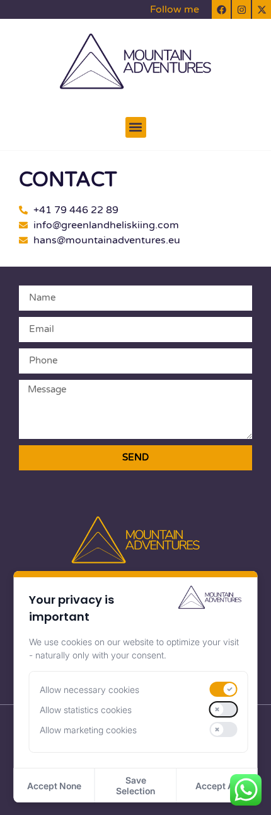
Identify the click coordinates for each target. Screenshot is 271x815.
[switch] (224, 689)
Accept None (54, 785)
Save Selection (135, 785)
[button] (135, 127)
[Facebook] (221, 9)
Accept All (217, 785)
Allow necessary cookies (89, 689)
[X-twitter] (261, 9)
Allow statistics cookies (86, 709)
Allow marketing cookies (88, 729)
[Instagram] (241, 9)
